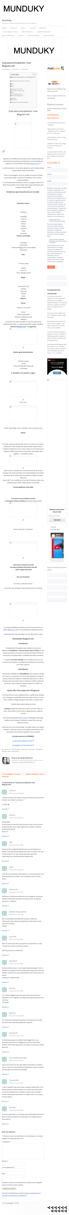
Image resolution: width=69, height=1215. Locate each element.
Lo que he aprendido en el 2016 (23, 741)
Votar (12, 92)
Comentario (6, 1142)
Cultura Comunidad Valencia (10, 32)
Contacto (21, 35)
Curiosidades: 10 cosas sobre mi (23, 745)
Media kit (4, 28)
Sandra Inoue (13, 889)
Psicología (33, 28)
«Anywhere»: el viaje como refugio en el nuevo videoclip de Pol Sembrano (56, 146)
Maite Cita (12, 1013)
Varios (12, 86)
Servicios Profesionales (8, 35)
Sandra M (12, 815)
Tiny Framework (9, 1203)
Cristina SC (12, 790)
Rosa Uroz (12, 988)
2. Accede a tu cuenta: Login (17, 90)
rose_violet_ (13, 937)
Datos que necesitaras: (17, 89)
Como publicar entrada (17, 94)
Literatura (13, 28)
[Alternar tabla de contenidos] (33, 74)
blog (26, 718)
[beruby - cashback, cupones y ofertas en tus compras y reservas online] (57, 366)
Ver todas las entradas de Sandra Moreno (22, 762)
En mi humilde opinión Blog (18, 1058)
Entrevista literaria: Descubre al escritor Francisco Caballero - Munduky (56, 323)
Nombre (5, 1161)
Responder (5, 809)
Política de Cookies (48, 35)
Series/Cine (42, 28)
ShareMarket (14, 99)
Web (3, 1174)
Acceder (17, 1203)
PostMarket (13, 98)
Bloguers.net (22, 327)
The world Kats (14, 1080)
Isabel (11, 867)
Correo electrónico (8, 1167)
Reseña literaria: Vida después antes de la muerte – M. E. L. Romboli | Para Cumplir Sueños (57, 346)
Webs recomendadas (27, 32)
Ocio (12, 83)
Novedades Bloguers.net (17, 95)
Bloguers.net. (35, 164)
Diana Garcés (13, 1033)
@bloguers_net (13, 630)
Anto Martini (13, 961)
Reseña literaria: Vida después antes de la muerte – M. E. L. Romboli (57, 351)
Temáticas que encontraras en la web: (20, 81)
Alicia (10, 842)
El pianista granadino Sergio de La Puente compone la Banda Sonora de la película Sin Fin (56, 338)
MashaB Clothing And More (18, 912)
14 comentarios (24, 69)
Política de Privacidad (34, 35)
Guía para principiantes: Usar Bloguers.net (23, 77)
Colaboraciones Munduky (43, 32)
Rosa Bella (12, 1107)
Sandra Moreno (6, 69)
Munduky (7, 20)
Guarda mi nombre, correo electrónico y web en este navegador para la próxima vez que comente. (22, 1184)
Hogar (12, 85)
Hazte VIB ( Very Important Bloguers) (20, 102)
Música (23, 28)
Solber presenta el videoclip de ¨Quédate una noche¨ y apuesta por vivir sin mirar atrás (56, 131)
